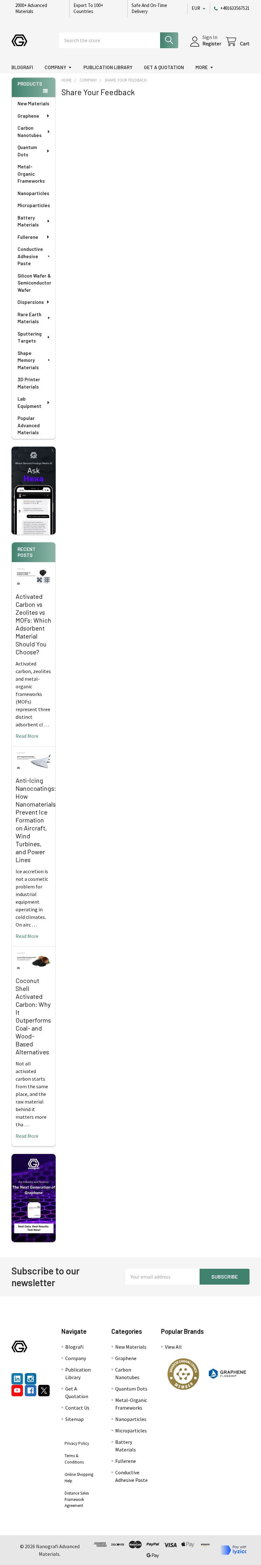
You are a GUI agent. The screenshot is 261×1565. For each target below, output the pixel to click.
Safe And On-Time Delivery (149, 8)
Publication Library (107, 67)
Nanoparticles (33, 193)
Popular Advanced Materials (29, 425)
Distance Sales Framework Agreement (77, 1499)
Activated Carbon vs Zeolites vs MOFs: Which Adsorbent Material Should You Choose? (33, 624)
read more (27, 736)
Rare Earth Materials (29, 317)
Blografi (22, 67)
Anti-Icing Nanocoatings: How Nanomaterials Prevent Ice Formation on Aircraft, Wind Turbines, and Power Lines (36, 819)
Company (55, 67)
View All (173, 1347)
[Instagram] (30, 1379)
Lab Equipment (29, 402)
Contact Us (77, 1408)
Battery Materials (28, 221)
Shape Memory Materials (28, 360)
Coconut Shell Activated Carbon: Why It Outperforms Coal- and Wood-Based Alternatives (33, 1016)
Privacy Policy (77, 1443)
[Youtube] (17, 1390)
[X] (44, 1390)
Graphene (28, 116)
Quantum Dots (27, 150)
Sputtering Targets (30, 337)
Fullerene (28, 237)
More (201, 67)
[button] (183, 1374)
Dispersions (31, 302)
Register (211, 43)
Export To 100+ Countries (88, 8)
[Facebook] (30, 1390)
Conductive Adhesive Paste (30, 256)
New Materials (33, 103)
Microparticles (34, 205)
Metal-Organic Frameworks (31, 174)
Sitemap (74, 1419)
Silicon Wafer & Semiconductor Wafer (34, 283)
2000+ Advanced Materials (31, 8)
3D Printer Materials (29, 383)
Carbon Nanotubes (30, 131)
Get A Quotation (164, 67)
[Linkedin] (17, 1379)
